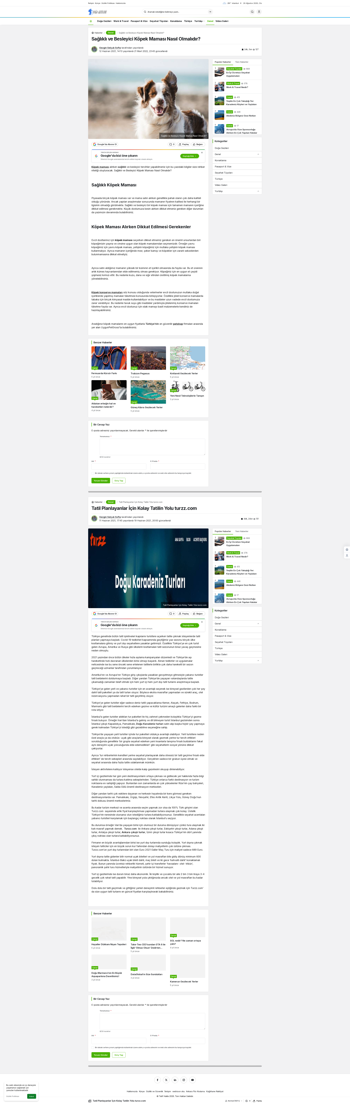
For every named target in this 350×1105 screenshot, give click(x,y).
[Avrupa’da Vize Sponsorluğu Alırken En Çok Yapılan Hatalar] (237, 128)
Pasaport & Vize (223, 166)
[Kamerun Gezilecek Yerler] (187, 970)
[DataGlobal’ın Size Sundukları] (148, 970)
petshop (178, 323)
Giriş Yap (118, 480)
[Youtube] (192, 1080)
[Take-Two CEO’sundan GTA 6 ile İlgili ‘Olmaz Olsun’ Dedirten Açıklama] (148, 935)
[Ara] (252, 12)
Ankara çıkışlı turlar (133, 832)
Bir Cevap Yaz (101, 424)
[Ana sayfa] (91, 21)
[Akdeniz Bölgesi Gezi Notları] (237, 115)
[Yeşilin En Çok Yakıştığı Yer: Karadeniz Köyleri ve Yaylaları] (237, 101)
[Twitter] (166, 1080)
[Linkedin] (175, 1080)
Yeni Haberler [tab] (241, 62)
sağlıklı (122, 166)
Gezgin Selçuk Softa (110, 47)
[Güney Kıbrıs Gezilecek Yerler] (148, 396)
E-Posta (154, 461)
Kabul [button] (31, 1096)
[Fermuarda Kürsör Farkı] (109, 362)
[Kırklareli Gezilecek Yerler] (187, 362)
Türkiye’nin (152, 323)
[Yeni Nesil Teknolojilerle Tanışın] (187, 396)
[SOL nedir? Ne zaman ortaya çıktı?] (187, 935)
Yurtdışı (219, 191)
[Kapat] (202, 152)
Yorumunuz (105, 436)
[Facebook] (157, 1080)
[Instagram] (183, 1080)
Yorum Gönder (101, 480)
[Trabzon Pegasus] (148, 362)
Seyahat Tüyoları (224, 172)
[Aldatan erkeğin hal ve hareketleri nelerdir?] (109, 396)
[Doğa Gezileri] (97, 11)
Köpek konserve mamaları (107, 292)
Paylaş (259, 1101)
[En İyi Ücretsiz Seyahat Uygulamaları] (237, 72)
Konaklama (220, 160)
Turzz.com (130, 828)
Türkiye (219, 178)
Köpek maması (100, 166)
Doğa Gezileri (222, 148)
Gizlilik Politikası (12, 1096)
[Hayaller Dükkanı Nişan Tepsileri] (109, 935)
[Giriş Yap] (259, 12)
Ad (93, 461)
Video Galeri (221, 185)
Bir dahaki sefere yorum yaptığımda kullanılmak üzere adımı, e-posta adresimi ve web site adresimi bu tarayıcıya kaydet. (143, 473)
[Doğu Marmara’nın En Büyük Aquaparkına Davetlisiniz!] (109, 970)
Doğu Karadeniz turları (149, 723)
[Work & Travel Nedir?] (237, 86)
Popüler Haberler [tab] (223, 62)
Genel (218, 154)
